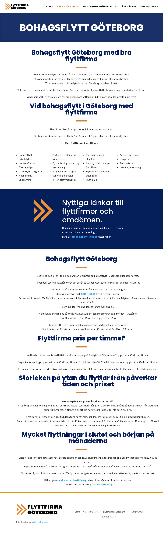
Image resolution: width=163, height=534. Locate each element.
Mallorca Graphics (40, 521)
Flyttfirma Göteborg (100, 484)
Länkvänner (128, 6)
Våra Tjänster (66, 6)
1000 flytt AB (88, 293)
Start (49, 6)
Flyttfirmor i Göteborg (98, 6)
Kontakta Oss (149, 6)
